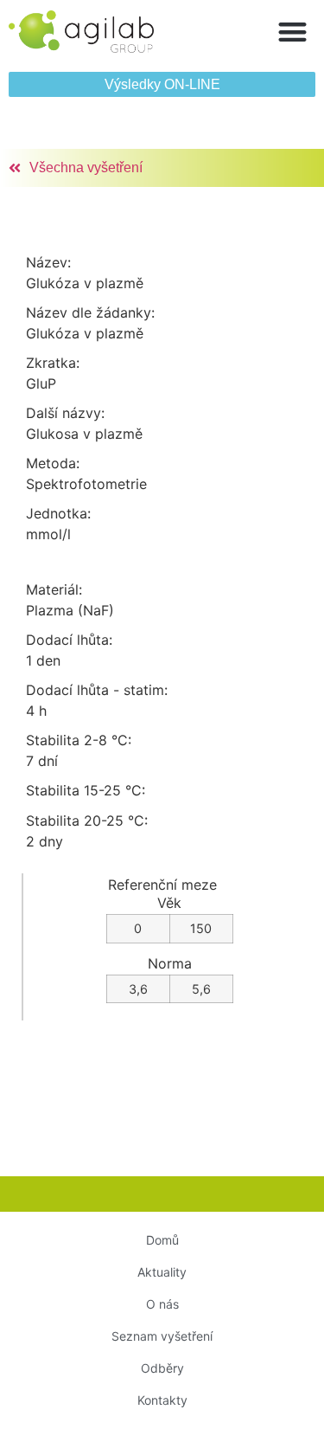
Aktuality (162, 1272)
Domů (162, 1240)
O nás (162, 1304)
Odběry (162, 1368)
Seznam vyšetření (162, 1336)
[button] (293, 32)
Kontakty (162, 1400)
